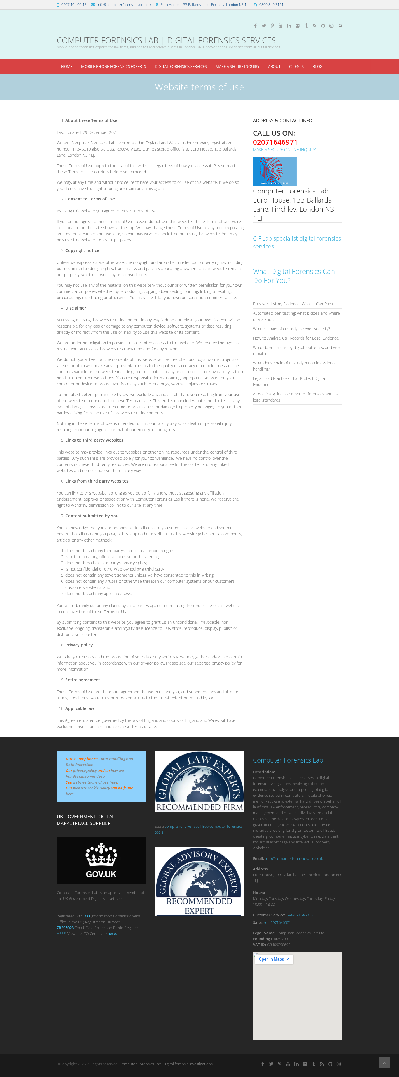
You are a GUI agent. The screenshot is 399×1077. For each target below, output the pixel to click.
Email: (258, 858)
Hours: (259, 892)
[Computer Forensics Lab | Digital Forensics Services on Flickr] (297, 25)
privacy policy (85, 770)
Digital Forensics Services (181, 66)
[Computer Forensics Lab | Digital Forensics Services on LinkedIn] (289, 25)
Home (66, 66)
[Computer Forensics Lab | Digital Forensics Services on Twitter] (263, 25)
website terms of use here (95, 782)
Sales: (258, 922)
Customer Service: (269, 914)
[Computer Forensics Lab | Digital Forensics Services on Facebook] (255, 25)
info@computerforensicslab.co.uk (124, 4)
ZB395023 (65, 927)
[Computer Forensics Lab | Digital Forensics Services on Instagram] (331, 25)
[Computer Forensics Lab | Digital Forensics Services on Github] (323, 25)
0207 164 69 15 (73, 4)
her (110, 933)
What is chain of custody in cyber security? (291, 328)
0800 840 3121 (271, 4)
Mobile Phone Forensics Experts (113, 66)
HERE (61, 933)
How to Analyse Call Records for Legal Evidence (296, 338)
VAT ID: (259, 944)
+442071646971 (277, 922)
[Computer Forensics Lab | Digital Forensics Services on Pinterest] (272, 25)
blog (317, 66)
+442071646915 (299, 914)
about (274, 66)
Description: (264, 772)
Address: (261, 869)
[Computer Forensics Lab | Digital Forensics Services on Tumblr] (306, 25)
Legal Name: (264, 933)
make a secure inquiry (237, 66)
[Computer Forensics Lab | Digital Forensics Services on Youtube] (280, 25)
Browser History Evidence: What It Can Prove (293, 304)
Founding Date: (267, 938)
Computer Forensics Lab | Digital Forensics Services (166, 40)
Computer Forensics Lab (288, 760)
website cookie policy (91, 788)
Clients (296, 66)
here (70, 793)
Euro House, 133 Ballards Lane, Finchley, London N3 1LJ (204, 4)
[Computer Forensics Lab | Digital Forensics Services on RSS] (314, 25)
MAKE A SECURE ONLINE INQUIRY (284, 149)
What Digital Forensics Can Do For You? (294, 275)
